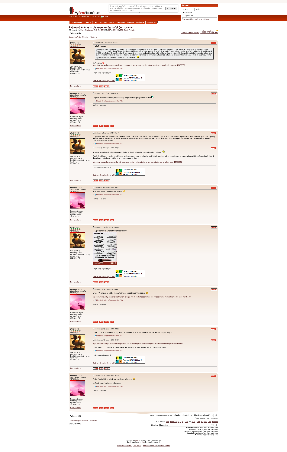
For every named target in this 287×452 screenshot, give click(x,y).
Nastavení (121, 22)
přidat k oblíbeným (209, 31)
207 (109, 30)
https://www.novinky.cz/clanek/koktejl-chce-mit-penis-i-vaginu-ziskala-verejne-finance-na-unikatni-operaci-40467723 (138, 343)
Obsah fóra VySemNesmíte (78, 37)
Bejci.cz (155, 445)
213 (121, 30)
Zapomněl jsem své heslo (200, 19)
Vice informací (127, 10)
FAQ (95, 22)
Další (126, 30)
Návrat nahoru (75, 86)
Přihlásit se (151, 22)
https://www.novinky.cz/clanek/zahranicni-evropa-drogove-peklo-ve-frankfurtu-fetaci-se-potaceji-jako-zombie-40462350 (139, 65)
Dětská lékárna (164, 445)
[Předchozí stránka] (143, 39)
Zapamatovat (189, 15)
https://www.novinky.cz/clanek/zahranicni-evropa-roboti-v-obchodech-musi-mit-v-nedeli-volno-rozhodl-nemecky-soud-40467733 (142, 297)
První (82, 30)
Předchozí (89, 30)
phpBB (137, 440)
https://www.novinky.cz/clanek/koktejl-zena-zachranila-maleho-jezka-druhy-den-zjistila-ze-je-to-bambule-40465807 (137, 162)
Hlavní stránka (76, 22)
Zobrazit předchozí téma (190, 33)
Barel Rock (147, 445)
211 (114, 30)
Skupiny (130, 22)
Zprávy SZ (140, 22)
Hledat (112, 22)
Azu (143, 442)
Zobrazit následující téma (209, 33)
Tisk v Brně (137, 445)
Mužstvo (103, 22)
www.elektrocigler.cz (124, 445)
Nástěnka (93, 37)
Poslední (132, 30)
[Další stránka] (143, 412)
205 (102, 30)
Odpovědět (75, 33)
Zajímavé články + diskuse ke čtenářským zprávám (101, 27)
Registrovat (186, 19)
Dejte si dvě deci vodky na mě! (104, 81)
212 (118, 30)
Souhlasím (171, 8)
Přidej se (88, 22)
